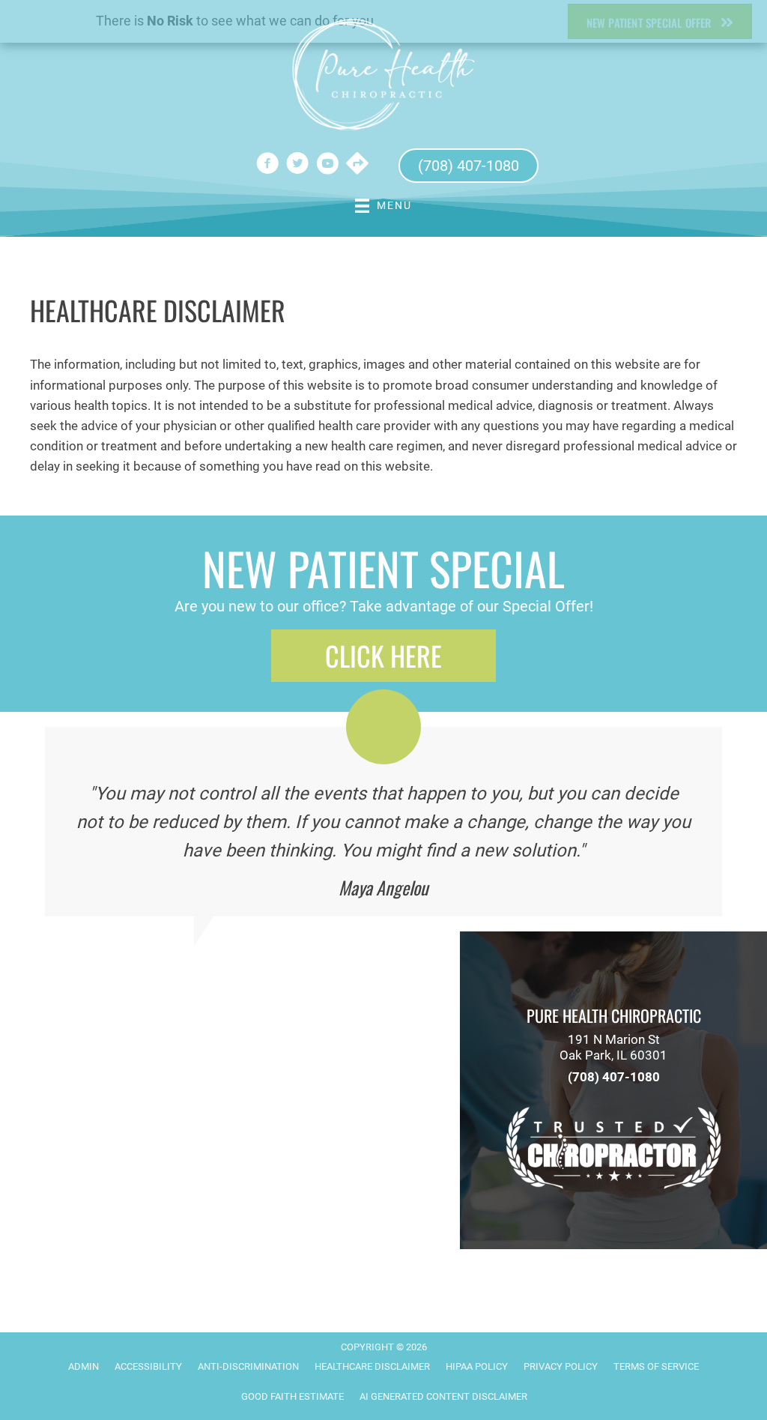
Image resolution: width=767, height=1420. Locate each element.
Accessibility (148, 1366)
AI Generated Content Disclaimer (443, 1396)
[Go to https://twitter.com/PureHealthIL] (297, 165)
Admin (83, 1366)
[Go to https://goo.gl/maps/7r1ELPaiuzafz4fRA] (357, 165)
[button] (383, 655)
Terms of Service (656, 1366)
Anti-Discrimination (248, 1366)
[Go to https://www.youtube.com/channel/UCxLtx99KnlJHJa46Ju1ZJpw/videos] (327, 165)
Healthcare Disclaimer (372, 1366)
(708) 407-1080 (614, 1077)
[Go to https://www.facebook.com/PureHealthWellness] (267, 165)
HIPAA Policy (477, 1366)
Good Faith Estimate (292, 1396)
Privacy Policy (561, 1366)
